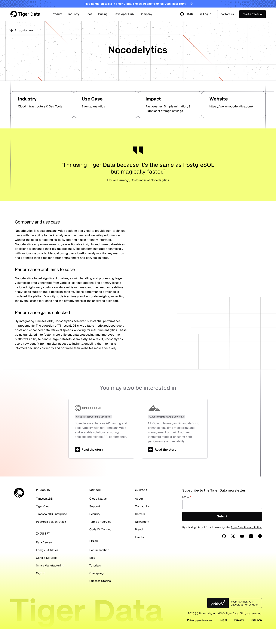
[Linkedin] (251, 536)
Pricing (103, 14)
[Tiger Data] (19, 493)
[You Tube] (242, 536)
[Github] (224, 536)
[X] (233, 536)
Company (146, 14)
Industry (73, 14)
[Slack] (260, 536)
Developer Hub (124, 14)
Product (57, 14)
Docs (88, 14)
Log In (205, 14)
